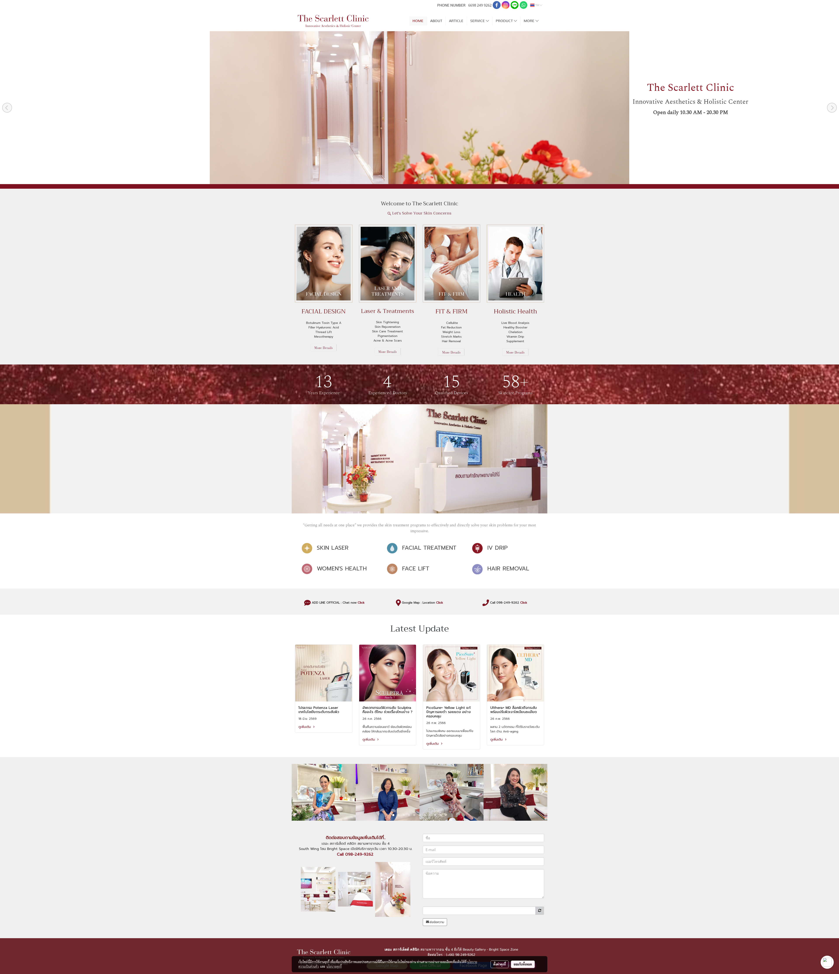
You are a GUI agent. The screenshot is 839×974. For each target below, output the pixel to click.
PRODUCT (505, 21)
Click (361, 602)
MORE (530, 21)
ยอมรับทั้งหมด (523, 964)
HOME (418, 21)
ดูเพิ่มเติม (305, 727)
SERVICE (478, 21)
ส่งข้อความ (437, 922)
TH (537, 5)
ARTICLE (456, 21)
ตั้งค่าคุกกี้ (499, 964)
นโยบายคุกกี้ (334, 966)
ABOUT (436, 21)
